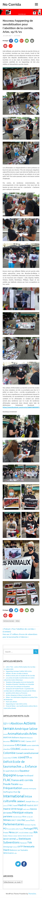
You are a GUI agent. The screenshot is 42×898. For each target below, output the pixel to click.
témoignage (8, 847)
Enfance (31, 766)
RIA (36, 832)
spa (17, 839)
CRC (30, 758)
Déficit (7, 761)
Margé (19, 808)
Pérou (12, 832)
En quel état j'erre (11, 771)
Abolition (16, 723)
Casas (23, 745)
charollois (6, 749)
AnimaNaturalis (18, 733)
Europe (20, 775)
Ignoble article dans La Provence (16, 693)
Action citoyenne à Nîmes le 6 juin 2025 (18, 695)
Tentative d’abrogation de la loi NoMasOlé (20, 682)
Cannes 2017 (31, 741)
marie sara (26, 809)
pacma (28, 820)
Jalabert (21, 801)
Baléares (15, 737)
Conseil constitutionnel (27, 753)
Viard (6, 849)
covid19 (23, 757)
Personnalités (11, 829)
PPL (35, 828)
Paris (32, 820)
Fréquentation (12, 788)
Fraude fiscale (10, 783)
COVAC (14, 757)
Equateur (24, 770)
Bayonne (23, 737)
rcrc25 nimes (24, 832)
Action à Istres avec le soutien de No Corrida (20, 675)
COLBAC (15, 748)
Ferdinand (28, 775)
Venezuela (28, 846)
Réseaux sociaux (12, 836)
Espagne (9, 775)
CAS (17, 745)
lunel (15, 805)
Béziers (15, 741)
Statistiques (25, 838)
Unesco (15, 847)
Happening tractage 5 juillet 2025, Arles (19, 671)
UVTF (20, 846)
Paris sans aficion (11, 702)
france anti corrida (22, 780)
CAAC (22, 741)
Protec (5, 832)
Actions (17, 36)
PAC (24, 820)
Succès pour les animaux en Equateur (18, 686)
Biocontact (6, 741)
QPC (16, 832)
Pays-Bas (33, 825)
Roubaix (5, 836)
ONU (19, 820)
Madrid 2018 (9, 808)
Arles (17, 621)
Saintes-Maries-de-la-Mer (25, 836)
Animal (5, 734)
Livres (5, 805)
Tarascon (23, 843)
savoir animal (9, 838)
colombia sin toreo (27, 749)
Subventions (11, 842)
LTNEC (10, 805)
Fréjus (20, 784)
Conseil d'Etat (7, 758)
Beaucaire (30, 737)
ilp (19, 791)
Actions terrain (8, 621)
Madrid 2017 (32, 805)
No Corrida (12, 4)
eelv (23, 767)
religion (31, 833)
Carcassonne (8, 745)
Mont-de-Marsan (17, 817)
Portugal (28, 828)
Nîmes (7, 819)
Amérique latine (26, 728)
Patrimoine (27, 825)
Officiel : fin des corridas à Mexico (17, 673)
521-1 (6, 723)
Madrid (22, 805)
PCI (4, 828)
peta (17, 829)
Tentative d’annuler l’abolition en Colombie (20, 684)
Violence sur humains (18, 850)
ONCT (13, 820)
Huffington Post (10, 792)
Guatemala (26, 788)
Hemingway (32, 788)
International (13, 796)
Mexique (18, 812)
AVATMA (7, 737)
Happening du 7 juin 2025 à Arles (16, 704)
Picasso (21, 829)
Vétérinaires (8, 853)
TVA (29, 842)
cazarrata (35, 745)
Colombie (9, 753)
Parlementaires (13, 824)
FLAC (7, 780)
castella (29, 745)
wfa (15, 853)
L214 (37, 801)
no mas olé (30, 817)
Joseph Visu (30, 801)
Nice (24, 816)
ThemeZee (32, 894)
